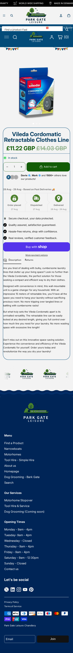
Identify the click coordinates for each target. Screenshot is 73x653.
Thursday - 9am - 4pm (19, 546)
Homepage (11, 471)
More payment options (37, 255)
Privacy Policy (11, 602)
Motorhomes (12, 454)
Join (53, 638)
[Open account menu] (61, 15)
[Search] (67, 29)
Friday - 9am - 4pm (17, 552)
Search (8, 482)
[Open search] (12, 15)
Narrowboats (13, 448)
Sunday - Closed (15, 563)
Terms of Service (12, 606)
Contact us (11, 569)
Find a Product (13, 443)
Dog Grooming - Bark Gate (22, 477)
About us (10, 465)
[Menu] (4, 15)
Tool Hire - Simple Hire (19, 460)
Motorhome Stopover (18, 500)
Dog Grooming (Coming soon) (24, 511)
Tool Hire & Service (16, 506)
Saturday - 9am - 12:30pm (21, 557)
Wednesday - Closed (18, 540)
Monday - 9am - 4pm (18, 529)
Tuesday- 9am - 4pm (18, 535)
